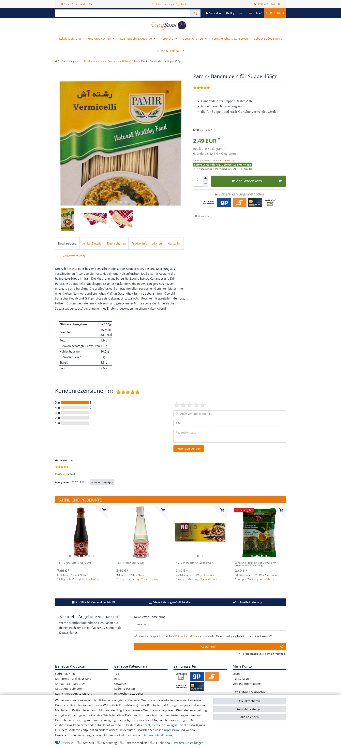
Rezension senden (188, 448)
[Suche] (195, 13)
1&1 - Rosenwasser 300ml (130, 562)
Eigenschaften (116, 243)
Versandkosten (225, 160)
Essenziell (67, 743)
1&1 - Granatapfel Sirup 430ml (74, 562)
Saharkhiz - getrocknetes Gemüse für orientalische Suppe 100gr (255, 564)
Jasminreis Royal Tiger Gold (73, 678)
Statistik (88, 743)
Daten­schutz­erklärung (157, 735)
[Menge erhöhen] (205, 178)
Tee (116, 673)
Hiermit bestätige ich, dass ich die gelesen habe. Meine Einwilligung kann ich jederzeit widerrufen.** (205, 636)
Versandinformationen (247, 684)
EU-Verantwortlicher (71, 256)
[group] (81, 532)
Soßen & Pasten (124, 688)
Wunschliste (204, 216)
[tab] (67, 243)
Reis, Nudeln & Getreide (136, 38)
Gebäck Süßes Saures (268, 38)
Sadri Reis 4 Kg (65, 673)
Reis (117, 678)
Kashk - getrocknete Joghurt (73, 693)
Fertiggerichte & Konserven (230, 38)
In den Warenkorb (247, 181)
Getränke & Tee (193, 38)
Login (236, 673)
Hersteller (174, 243)
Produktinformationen (146, 243)
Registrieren (241, 678)
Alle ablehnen (249, 717)
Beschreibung (67, 243)
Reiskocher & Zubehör (128, 693)
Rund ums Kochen (98, 38)
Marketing (110, 743)
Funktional (163, 743)
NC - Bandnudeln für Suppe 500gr (194, 562)
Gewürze (120, 684)
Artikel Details (91, 243)
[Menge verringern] (205, 184)
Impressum (171, 730)
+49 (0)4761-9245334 (268, 4)
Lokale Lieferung (70, 38)
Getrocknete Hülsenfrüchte (122, 61)
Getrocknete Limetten (69, 688)
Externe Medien (136, 743)
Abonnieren (208, 646)
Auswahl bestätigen (249, 709)
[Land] (250, 13)
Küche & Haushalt (169, 51)
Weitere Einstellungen (188, 743)
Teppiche (167, 38)
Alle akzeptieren (249, 701)
